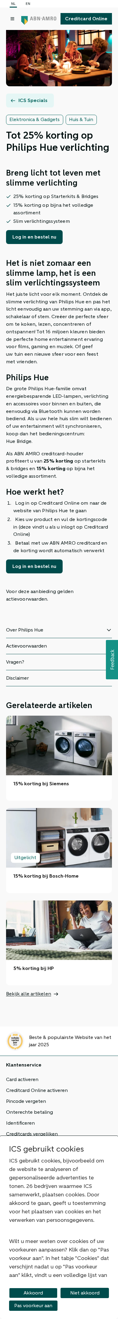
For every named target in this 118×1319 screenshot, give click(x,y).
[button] (112, 659)
